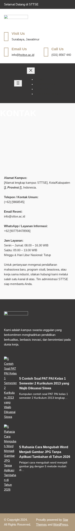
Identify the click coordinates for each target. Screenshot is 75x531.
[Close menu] (31, 70)
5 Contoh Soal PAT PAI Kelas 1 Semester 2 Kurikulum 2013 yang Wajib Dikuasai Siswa (44, 383)
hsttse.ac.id (26, 54)
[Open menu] (18, 83)
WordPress (60, 524)
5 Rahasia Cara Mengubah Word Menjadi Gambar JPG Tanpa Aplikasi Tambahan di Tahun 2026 (44, 451)
